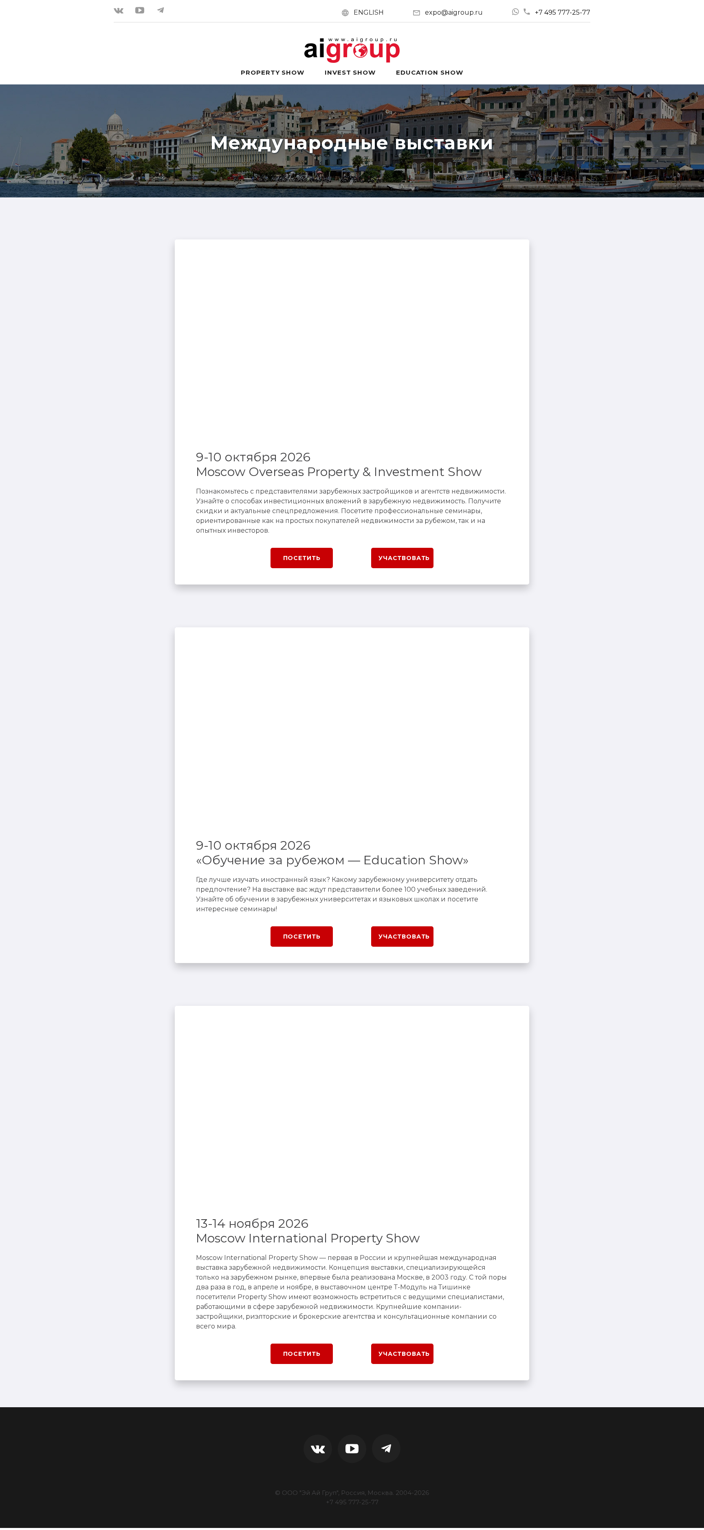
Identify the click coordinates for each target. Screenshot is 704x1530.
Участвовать (404, 558)
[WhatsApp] (515, 12)
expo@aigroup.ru (454, 12)
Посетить (302, 558)
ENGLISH (369, 12)
